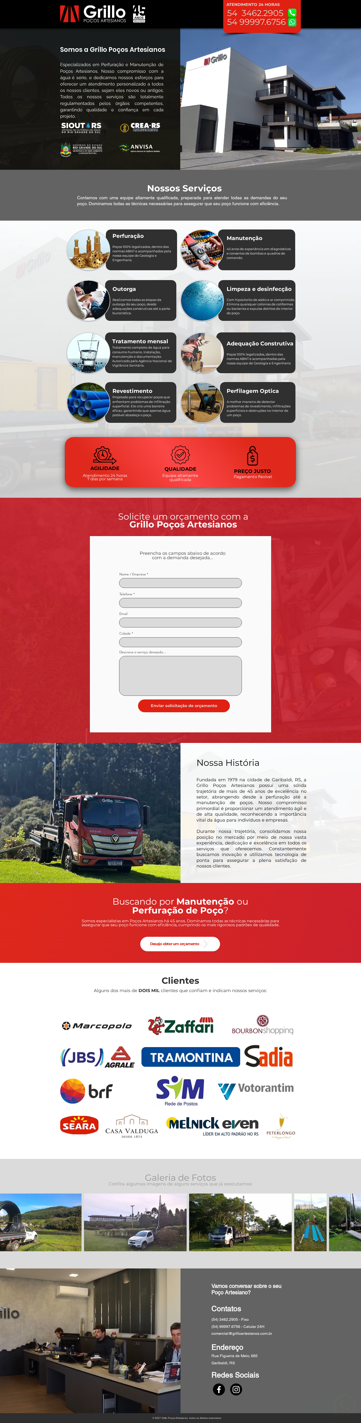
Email (123, 613)
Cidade (125, 633)
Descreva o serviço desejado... (142, 652)
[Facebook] (219, 1389)
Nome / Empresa (132, 574)
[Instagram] (236, 1389)
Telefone (125, 594)
